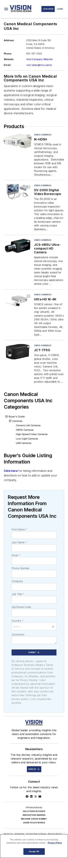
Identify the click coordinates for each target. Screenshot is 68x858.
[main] (34, 846)
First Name (19, 529)
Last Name (19, 542)
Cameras (17, 421)
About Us (8, 834)
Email (16, 555)
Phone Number (21, 568)
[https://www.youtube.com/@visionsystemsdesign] (39, 796)
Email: (7, 65)
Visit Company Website (39, 59)
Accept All (34, 851)
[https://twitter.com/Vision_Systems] (35, 796)
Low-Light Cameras (27, 438)
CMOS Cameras (42, 134)
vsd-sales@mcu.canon (39, 65)
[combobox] (34, 626)
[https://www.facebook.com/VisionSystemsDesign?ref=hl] (27, 796)
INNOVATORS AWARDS (34, 815)
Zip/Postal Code (21, 607)
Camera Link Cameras (28, 425)
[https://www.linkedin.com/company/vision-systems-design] (31, 796)
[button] (6, 9)
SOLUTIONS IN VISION (34, 811)
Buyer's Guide (17, 416)
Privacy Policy (55, 834)
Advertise (19, 834)
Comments (18, 634)
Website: (9, 59)
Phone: (8, 53)
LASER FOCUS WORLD (34, 822)
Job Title (18, 594)
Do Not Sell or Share (36, 834)
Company (17, 581)
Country (17, 620)
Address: (9, 40)
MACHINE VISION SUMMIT (34, 819)
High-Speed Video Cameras (32, 434)
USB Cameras (23, 443)
